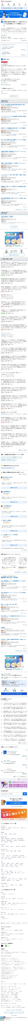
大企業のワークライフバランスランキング (8, 970)
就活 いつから (9, 855)
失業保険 (8, 863)
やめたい (14, 459)
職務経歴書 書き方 (22, 840)
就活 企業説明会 (15, 855)
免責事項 (11, 1013)
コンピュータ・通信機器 (16, 999)
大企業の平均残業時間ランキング (7, 973)
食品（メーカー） (4, 986)
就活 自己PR (7, 857)
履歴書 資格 (3, 840)
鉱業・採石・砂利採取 (21, 1007)
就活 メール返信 (4, 858)
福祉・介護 (14, 1003)
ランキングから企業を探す (19, 933)
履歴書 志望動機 (20, 838)
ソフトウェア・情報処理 (12, 983)
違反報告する (24, 40)
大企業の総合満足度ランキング (6, 968)
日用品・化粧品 (4, 991)
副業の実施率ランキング (18, 964)
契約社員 (6, 871)
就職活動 (2, 898)
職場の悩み (5, 37)
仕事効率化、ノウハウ (4, 904)
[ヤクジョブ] (14, 239)
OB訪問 (2, 857)
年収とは (16, 866)
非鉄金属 (12, 992)
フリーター (3, 872)
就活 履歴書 (19, 857)
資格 (15, 872)
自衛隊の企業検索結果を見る (8, 468)
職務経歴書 (15, 840)
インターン (3, 855)
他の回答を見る (13, 96)
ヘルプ (16, 1013)
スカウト (19, 5)
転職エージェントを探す (5, 935)
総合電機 (16, 997)
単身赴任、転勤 (3, 903)
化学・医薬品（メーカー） (13, 989)
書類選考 (11, 841)
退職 (9, 898)
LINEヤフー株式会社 (4, 950)
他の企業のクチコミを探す (20, 572)
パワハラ (3, 457)
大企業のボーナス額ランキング (18, 967)
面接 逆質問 (23, 846)
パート (15, 871)
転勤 (18, 872)
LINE (8, 945)
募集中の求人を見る (14, 487)
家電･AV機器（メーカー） (5, 999)
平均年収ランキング (4, 958)
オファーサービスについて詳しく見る (14, 693)
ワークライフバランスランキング (7, 961)
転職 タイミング (23, 827)
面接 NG (2, 846)
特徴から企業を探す (9, 933)
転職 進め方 (10, 827)
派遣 (11, 909)
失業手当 (12, 863)
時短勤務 (2, 874)
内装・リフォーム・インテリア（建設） (14, 1005)
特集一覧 (14, 5)
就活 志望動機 (13, 857)
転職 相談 (2, 829)
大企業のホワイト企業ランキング (19, 968)
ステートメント (6, 1013)
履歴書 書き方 (7, 838)
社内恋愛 (9, 459)
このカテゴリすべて (20, 898)
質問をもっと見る (22, 450)
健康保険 (17, 863)
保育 (10, 1003)
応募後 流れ (6, 841)
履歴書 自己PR (13, 838)
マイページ (25, 5)
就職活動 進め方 (4, 827)
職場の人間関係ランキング (19, 961)
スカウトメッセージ (4, 930)
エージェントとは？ (23, 779)
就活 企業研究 (21, 855)
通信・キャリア (4, 983)
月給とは (7, 866)
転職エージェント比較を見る (19, 776)
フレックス (22, 872)
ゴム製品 (19, 991)
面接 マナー (12, 846)
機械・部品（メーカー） (5, 994)
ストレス (19, 457)
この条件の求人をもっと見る (20, 209)
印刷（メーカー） (4, 989)
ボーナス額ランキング (14, 958)
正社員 (2, 871)
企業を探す (2, 5)
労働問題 (9, 37)
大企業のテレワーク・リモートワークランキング (9, 975)
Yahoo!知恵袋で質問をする (16, 803)
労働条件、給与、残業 (16, 903)
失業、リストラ (23, 903)
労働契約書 (8, 880)
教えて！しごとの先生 (16, 923)
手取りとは (12, 866)
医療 (2, 1003)
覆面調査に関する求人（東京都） (10, 577)
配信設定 (20, 930)
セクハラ (9, 457)
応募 (2, 841)
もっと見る (23, 550)
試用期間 (17, 880)
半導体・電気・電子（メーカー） (7, 997)
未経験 (8, 872)
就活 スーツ (24, 857)
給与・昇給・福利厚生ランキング (7, 964)
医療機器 (16, 996)
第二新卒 (7, 829)
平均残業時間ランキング (5, 963)
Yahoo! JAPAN (19, 1010)
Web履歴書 (16, 930)
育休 (9, 874)
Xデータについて (21, 1013)
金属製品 (16, 992)
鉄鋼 (8, 992)
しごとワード (3, 940)
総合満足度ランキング (5, 959)
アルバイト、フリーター (5, 909)
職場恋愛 (3, 459)
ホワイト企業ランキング (14, 959)
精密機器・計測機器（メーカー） (7, 996)
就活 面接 (9, 858)
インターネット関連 (21, 983)
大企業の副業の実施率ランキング (7, 978)
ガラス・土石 (3, 992)
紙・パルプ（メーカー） (17, 987)
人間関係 (14, 457)
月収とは (2, 866)
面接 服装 (7, 846)
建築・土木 (3, 1005)
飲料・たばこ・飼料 (12, 986)
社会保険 (21, 863)
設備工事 (13, 1007)
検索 (25, 793)
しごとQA (8, 5)
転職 (6, 898)
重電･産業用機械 (14, 994)
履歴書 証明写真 (9, 840)
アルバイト (19, 871)
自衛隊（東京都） (4, 101)
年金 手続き (3, 863)
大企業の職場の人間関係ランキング (7, 972)
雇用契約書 (3, 880)
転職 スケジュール (16, 827)
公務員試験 (13, 898)
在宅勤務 (11, 872)
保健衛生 (5, 1003)
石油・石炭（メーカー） (12, 991)
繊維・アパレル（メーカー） (6, 987)
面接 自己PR (18, 846)
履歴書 (2, 838)
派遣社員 (11, 871)
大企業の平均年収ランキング (6, 967)
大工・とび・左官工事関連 (5, 1007)
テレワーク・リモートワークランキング (18, 963)
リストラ (13, 880)
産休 (6, 874)
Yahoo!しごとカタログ (6, 923)
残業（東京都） (4, 213)
